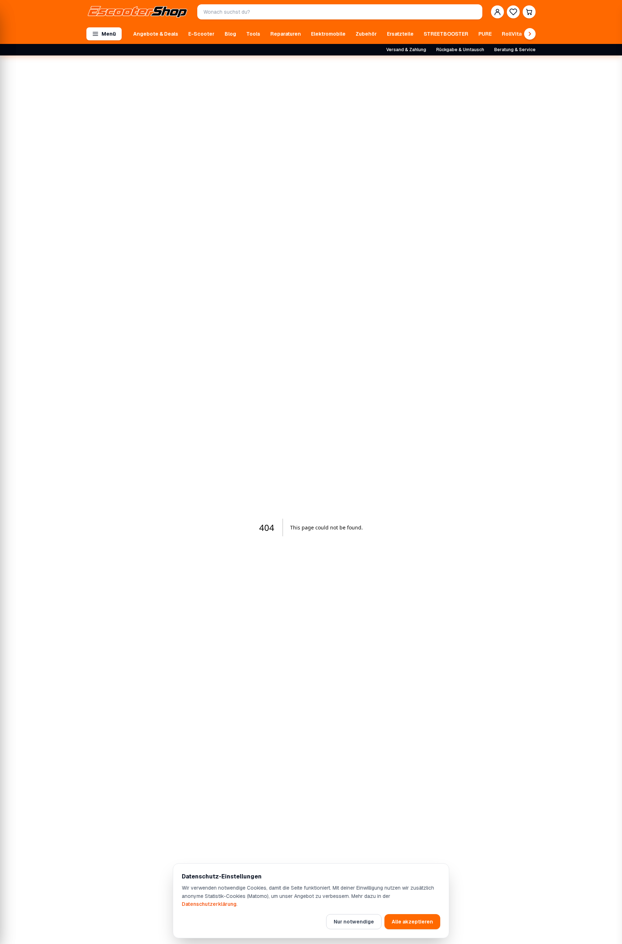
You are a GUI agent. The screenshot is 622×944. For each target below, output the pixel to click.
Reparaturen (285, 34)
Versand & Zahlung (406, 50)
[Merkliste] (513, 11)
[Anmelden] (497, 11)
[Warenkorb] (529, 11)
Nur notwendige (354, 921)
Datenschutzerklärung (209, 904)
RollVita (512, 34)
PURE (485, 34)
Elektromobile (328, 34)
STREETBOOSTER (446, 34)
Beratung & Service (515, 50)
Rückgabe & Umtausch (460, 50)
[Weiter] (530, 34)
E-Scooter (201, 34)
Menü (109, 34)
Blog (230, 34)
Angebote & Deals (155, 34)
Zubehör (366, 34)
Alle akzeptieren (412, 921)
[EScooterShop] (137, 12)
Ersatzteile (400, 34)
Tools (253, 34)
